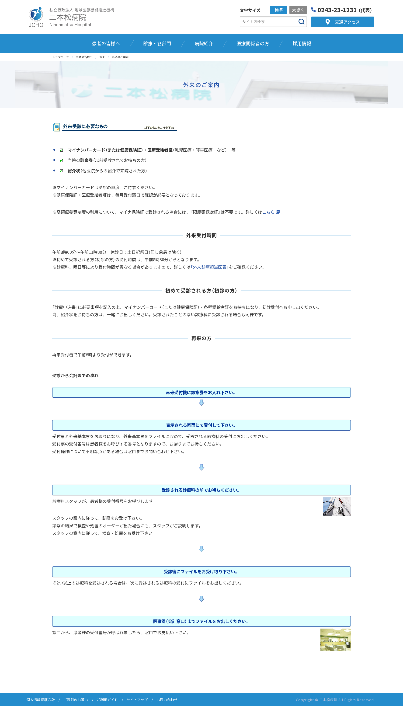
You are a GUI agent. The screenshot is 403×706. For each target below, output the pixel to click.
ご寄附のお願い (75, 699)
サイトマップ (137, 699)
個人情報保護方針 (41, 699)
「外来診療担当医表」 (210, 267)
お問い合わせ (166, 699)
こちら (268, 212)
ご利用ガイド (107, 699)
